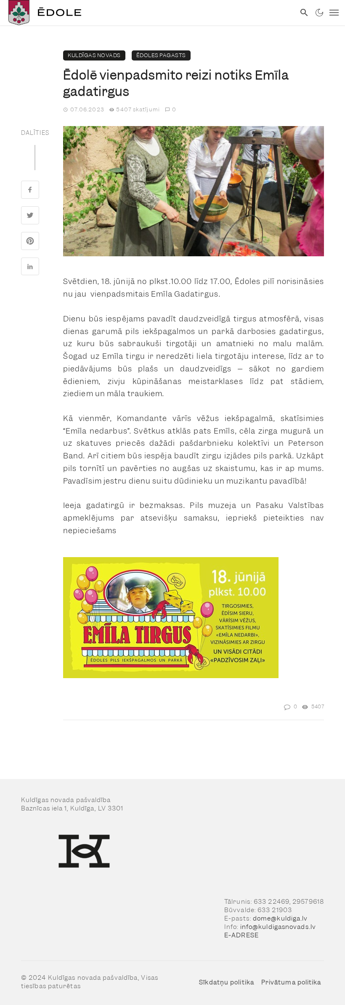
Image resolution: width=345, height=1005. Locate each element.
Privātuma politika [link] (291, 982)
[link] (147, 12)
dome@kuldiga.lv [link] (280, 918)
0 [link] (174, 109)
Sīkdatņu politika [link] (226, 982)
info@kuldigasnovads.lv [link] (278, 927)
